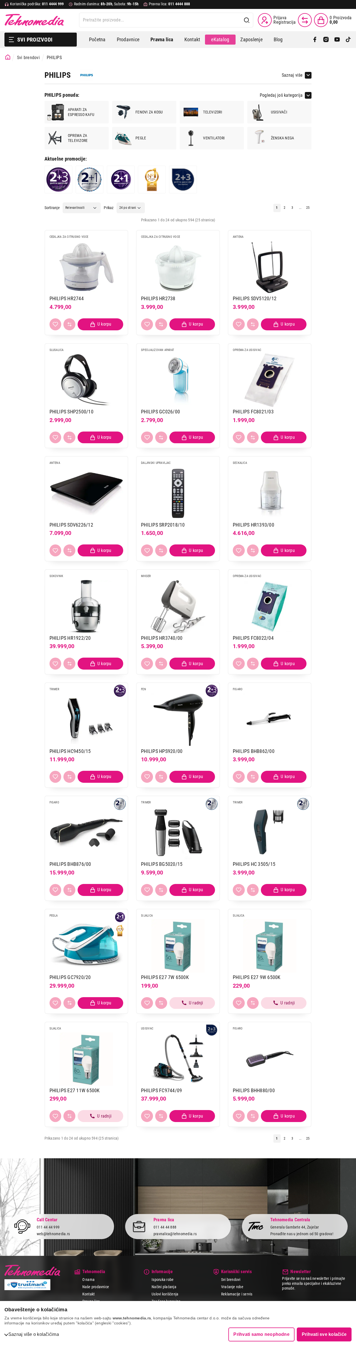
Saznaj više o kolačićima (33, 1334)
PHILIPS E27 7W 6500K (165, 977)
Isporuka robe (163, 1279)
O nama (88, 1279)
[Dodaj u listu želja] (55, 324)
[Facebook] (315, 39)
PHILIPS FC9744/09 (161, 1090)
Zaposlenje (251, 39)
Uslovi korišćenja (165, 1294)
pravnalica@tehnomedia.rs (175, 1234)
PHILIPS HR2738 (158, 298)
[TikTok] (348, 39)
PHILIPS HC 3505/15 (254, 864)
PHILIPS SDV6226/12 (71, 525)
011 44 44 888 (165, 1227)
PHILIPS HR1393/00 (253, 525)
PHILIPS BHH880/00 (254, 1090)
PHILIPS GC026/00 (160, 412)
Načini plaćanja (164, 1287)
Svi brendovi (28, 57)
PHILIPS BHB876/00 (70, 864)
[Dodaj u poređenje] (69, 324)
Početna (97, 39)
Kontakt (192, 39)
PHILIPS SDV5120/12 (254, 298)
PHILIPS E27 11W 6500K (75, 1090)
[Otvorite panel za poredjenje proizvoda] (305, 20)
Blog (278, 39)
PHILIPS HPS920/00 (161, 751)
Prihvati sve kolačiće (324, 1334)
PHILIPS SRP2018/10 (163, 525)
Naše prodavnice (95, 1287)
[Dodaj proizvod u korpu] (100, 324)
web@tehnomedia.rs (53, 1234)
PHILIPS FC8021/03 (253, 412)
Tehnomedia (34, 20)
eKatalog (220, 39)
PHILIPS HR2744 (67, 298)
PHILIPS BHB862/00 (254, 751)
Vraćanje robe (232, 1287)
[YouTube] (337, 39)
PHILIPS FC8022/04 (253, 638)
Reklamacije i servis (237, 1294)
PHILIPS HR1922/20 (70, 638)
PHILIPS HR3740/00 (161, 638)
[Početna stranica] (7, 57)
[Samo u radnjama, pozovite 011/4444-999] (192, 1003)
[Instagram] (326, 39)
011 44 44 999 (48, 1227)
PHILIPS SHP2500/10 (71, 412)
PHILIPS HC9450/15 (70, 751)
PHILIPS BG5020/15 (161, 864)
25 (308, 208)
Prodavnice (128, 39)
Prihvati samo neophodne (261, 1334)
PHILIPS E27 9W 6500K (257, 977)
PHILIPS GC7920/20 (70, 977)
